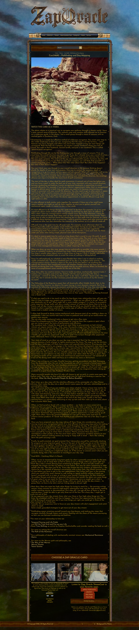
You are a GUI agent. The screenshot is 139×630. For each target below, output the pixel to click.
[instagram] (91, 624)
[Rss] (82, 624)
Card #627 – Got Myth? (69, 572)
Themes (57, 35)
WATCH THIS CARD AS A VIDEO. (45, 127)
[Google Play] (94, 624)
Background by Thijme (104, 624)
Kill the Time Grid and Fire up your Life (51, 524)
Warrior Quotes (37, 545)
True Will (89, 174)
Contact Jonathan (89, 601)
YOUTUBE (89, 597)
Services (89, 35)
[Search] (80, 47)
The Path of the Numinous (41, 532)
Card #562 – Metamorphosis (95, 572)
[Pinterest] (86, 624)
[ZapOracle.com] (70, 16)
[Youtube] (87, 624)
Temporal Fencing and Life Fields (44, 522)
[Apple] (89, 624)
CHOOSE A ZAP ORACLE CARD (69, 557)
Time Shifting (41, 526)
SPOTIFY (89, 592)
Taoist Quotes (36, 546)
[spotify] (93, 624)
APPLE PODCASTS (89, 589)
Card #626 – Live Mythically (43, 572)
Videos (83, 35)
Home (43, 35)
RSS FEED (89, 594)
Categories (76, 35)
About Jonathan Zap (66, 35)
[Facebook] (84, 624)
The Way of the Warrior (40, 543)
